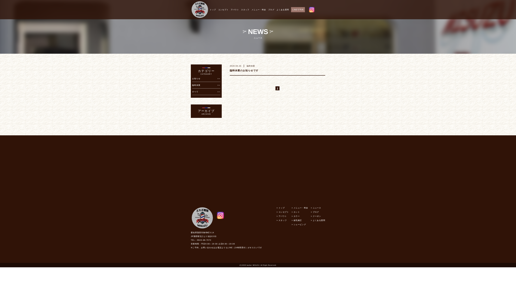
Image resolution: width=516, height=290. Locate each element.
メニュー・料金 (259, 10)
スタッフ (245, 10)
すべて (195, 92)
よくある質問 (283, 10)
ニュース (317, 208)
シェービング (300, 224)
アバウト (235, 10)
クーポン (317, 216)
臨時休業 (196, 85)
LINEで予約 (298, 10)
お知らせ (196, 78)
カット (297, 212)
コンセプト (223, 10)
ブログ (271, 10)
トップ (213, 10)
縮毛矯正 (298, 220)
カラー (297, 216)
